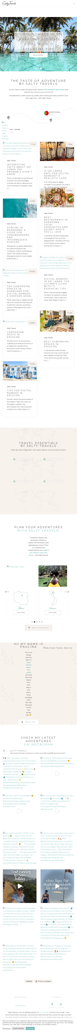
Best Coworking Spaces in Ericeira (56, 344)
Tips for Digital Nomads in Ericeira (19, 392)
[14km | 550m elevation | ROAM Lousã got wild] (19, 848)
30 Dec (32, 271)
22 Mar (32, 201)
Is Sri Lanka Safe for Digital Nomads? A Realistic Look (56, 174)
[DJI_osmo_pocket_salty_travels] (23, 490)
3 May (70, 144)
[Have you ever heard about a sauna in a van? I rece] (57, 848)
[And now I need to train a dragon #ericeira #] (19, 811)
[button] (32, 621)
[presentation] (7, 592)
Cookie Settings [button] (18, 1028)
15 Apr (69, 313)
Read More (7, 1028)
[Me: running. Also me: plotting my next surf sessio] (57, 811)
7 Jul (33, 144)
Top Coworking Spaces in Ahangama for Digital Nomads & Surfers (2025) (19, 291)
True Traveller (44, 1012)
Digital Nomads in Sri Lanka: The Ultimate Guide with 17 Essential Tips (57, 284)
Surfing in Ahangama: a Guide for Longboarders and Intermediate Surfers (18, 234)
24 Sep (32, 364)
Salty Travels (11, 160)
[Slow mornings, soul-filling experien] (19, 773)
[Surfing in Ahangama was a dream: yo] (57, 923)
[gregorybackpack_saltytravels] (54, 468)
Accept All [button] (30, 1028)
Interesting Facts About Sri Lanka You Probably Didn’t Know (19, 169)
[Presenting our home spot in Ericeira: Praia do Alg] (19, 961)
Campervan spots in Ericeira (15, 334)
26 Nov (32, 323)
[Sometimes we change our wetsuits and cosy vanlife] (57, 961)
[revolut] (54, 490)
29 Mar (69, 191)
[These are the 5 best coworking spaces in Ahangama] (19, 923)
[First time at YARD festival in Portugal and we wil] (57, 773)
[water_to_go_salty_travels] (23, 468)
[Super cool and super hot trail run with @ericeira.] (19, 886)
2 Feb (70, 259)
